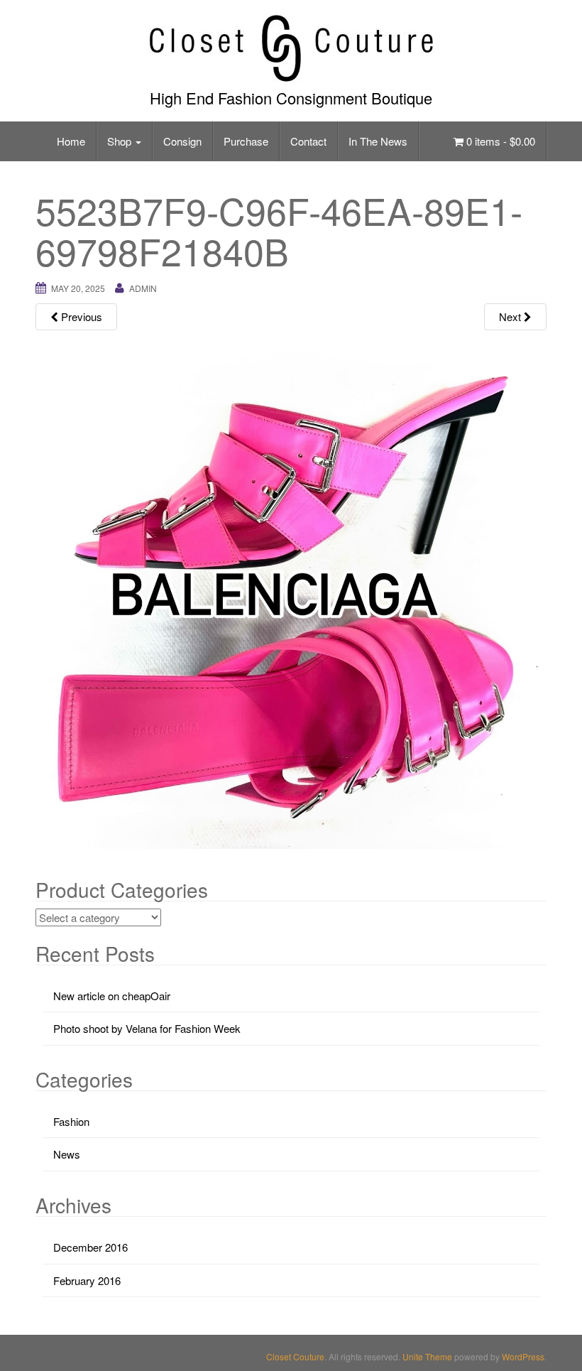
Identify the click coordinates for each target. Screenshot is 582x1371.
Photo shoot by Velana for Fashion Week (147, 1028)
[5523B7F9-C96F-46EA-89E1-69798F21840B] (291, 591)
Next (511, 316)
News (66, 1154)
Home (71, 141)
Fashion (71, 1121)
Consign (182, 141)
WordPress (523, 1356)
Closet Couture (295, 1356)
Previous (80, 316)
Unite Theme (427, 1356)
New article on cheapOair (111, 995)
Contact (308, 141)
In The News (377, 141)
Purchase (246, 141)
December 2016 (90, 1247)
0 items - (499, 141)
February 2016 (87, 1280)
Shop (120, 141)
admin (143, 288)
